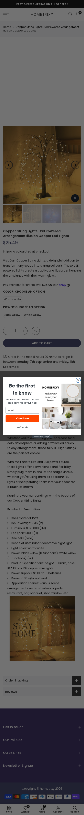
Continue (22, 418)
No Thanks (22, 427)
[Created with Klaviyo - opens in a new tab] (42, 436)
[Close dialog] (78, 380)
